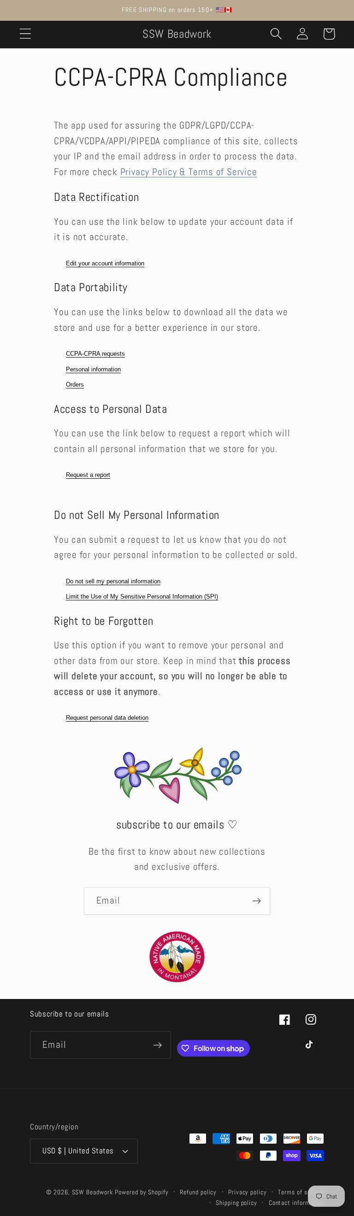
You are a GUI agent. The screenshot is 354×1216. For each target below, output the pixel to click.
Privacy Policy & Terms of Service (188, 172)
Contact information (296, 1202)
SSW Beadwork (92, 1192)
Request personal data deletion (107, 717)
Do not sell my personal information (113, 581)
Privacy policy (247, 1192)
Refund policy (198, 1192)
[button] (25, 34)
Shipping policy (236, 1202)
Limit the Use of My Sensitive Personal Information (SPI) (142, 596)
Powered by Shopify (141, 1192)
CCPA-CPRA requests (95, 353)
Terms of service (301, 1192)
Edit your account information (105, 263)
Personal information (93, 369)
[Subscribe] (256, 901)
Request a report (88, 474)
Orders (75, 384)
